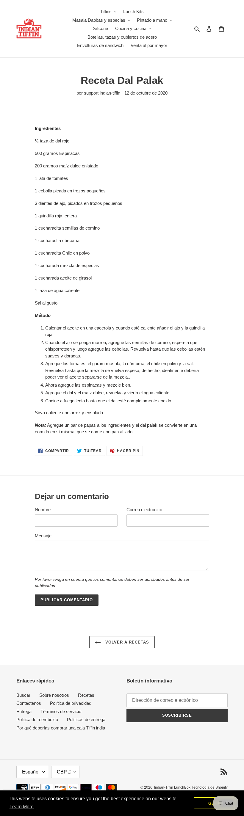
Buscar (23, 695)
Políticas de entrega (86, 719)
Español (31, 771)
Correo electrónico (144, 509)
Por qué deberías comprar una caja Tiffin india (60, 727)
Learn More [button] (22, 806)
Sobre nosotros (54, 695)
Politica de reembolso (37, 719)
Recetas (86, 695)
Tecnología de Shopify (210, 787)
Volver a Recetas (126, 642)
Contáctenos (28, 703)
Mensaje (43, 535)
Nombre (43, 509)
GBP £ (64, 771)
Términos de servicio (60, 711)
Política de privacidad (70, 703)
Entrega (24, 711)
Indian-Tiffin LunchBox (172, 787)
